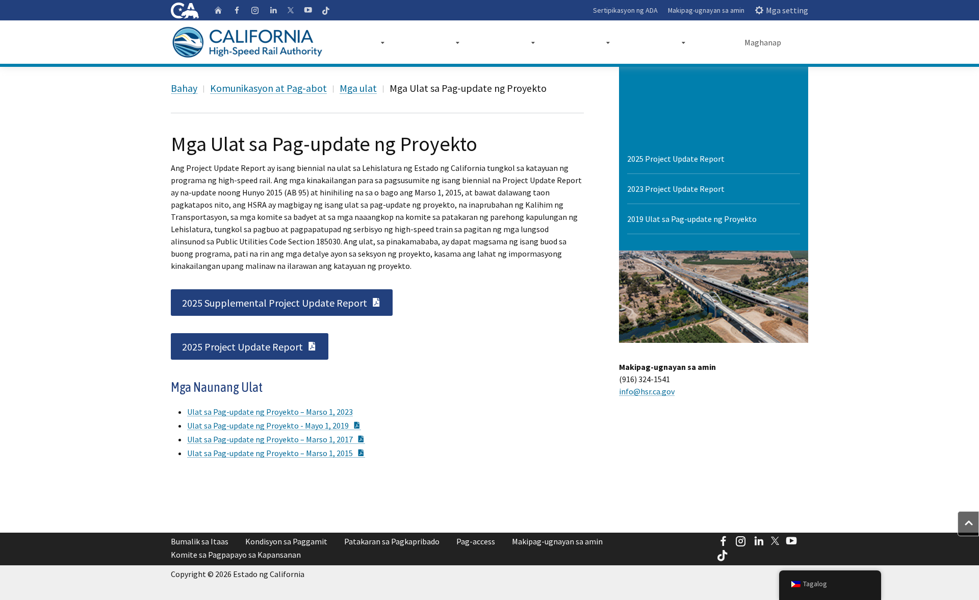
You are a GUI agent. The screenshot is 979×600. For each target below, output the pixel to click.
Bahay (184, 88)
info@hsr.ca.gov (647, 391)
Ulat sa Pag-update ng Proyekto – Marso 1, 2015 (276, 453)
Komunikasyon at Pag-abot (268, 88)
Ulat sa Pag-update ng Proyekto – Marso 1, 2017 (276, 439)
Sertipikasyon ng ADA (625, 10)
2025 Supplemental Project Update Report (287, 302)
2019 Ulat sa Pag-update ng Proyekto (692, 219)
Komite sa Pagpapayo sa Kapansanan (236, 554)
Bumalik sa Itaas (199, 541)
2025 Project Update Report (255, 346)
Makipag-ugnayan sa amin (706, 10)
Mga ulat (358, 88)
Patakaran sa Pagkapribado (392, 541)
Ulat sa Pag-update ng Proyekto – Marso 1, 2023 (270, 412)
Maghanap (762, 42)
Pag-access (475, 541)
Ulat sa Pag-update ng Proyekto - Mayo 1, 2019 (274, 425)
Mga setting (787, 10)
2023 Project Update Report (676, 189)
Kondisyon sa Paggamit (286, 541)
